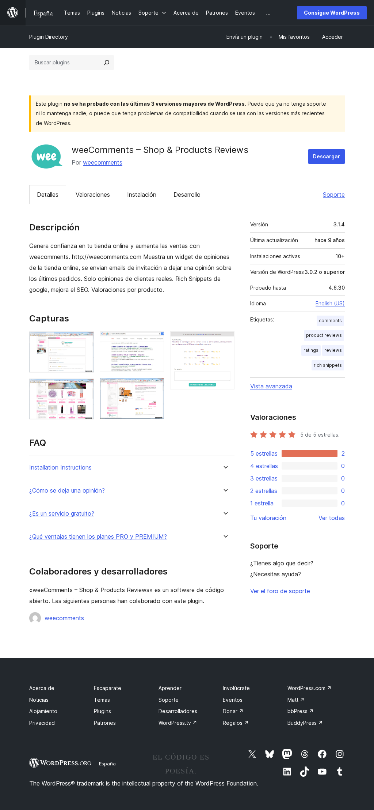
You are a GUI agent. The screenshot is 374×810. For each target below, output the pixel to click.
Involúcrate (236, 688)
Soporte (334, 194)
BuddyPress (305, 723)
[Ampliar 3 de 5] (154, 341)
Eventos (233, 700)
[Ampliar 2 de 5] (84, 388)
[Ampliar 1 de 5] (84, 341)
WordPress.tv (178, 723)
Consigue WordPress (332, 13)
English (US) (330, 303)
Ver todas (331, 517)
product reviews (324, 335)
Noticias (39, 700)
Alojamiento (43, 711)
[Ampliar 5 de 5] (224, 341)
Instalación (141, 194)
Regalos (236, 723)
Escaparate (107, 688)
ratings (311, 350)
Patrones (105, 723)
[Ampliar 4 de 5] (154, 387)
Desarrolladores (178, 711)
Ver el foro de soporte (280, 591)
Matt (296, 700)
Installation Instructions (60, 467)
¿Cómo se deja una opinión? (67, 490)
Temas (102, 700)
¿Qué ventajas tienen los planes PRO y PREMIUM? (98, 536)
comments (330, 320)
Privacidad (42, 723)
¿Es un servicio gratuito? (61, 513)
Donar (233, 711)
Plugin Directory (48, 37)
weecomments (102, 162)
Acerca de (41, 688)
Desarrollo (187, 194)
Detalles (47, 194)
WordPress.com (309, 688)
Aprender (170, 688)
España (107, 763)
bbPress (300, 711)
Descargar (326, 156)
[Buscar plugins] (106, 62)
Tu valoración (268, 517)
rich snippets (328, 365)
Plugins (102, 711)
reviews (333, 350)
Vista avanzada (271, 386)
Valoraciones (93, 194)
